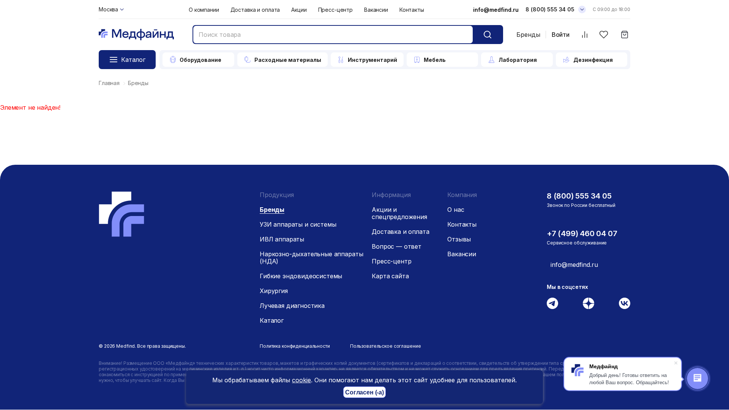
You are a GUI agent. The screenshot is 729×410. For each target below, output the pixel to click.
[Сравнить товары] (584, 35)
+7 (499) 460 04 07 (582, 233)
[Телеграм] (552, 303)
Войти (561, 34)
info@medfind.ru (496, 9)
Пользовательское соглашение (385, 346)
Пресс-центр (335, 9)
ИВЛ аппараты (282, 239)
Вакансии (376, 9)
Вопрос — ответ (396, 246)
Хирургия (274, 291)
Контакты (411, 9)
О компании (204, 9)
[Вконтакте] (624, 303)
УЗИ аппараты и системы (298, 224)
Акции (298, 9)
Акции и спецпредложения (399, 213)
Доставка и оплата (255, 9)
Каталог (272, 320)
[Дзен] (588, 303)
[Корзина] (624, 35)
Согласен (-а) (364, 392)
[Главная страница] (136, 35)
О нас (455, 209)
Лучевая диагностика (292, 305)
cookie (301, 380)
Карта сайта (390, 276)
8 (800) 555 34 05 (549, 9)
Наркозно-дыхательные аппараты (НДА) (311, 257)
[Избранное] (603, 35)
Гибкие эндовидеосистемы (301, 276)
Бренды (528, 34)
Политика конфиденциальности (295, 346)
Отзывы (459, 239)
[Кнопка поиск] (487, 34)
